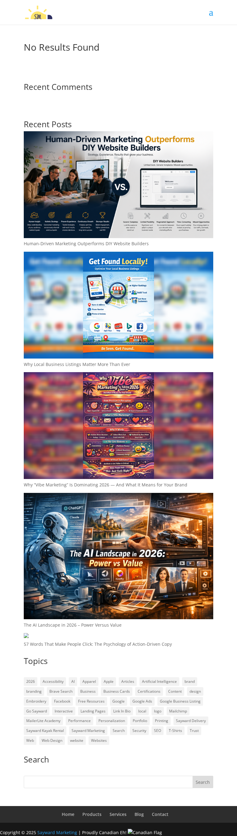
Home (68, 814)
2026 (30, 681)
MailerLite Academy (43, 720)
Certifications (149, 691)
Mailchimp (178, 711)
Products (92, 814)
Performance (79, 720)
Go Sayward (36, 711)
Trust (194, 730)
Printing (161, 720)
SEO (157, 730)
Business (88, 691)
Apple (109, 681)
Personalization (111, 720)
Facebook (62, 701)
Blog (139, 814)
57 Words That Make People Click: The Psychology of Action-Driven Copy (98, 644)
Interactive (64, 711)
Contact (160, 814)
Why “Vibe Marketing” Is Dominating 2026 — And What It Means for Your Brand (105, 485)
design (195, 691)
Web (30, 740)
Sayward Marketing (88, 730)
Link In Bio (122, 711)
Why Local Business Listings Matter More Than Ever (77, 364)
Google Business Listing (180, 701)
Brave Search (61, 691)
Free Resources (91, 701)
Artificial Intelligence (159, 681)
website (76, 740)
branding (34, 691)
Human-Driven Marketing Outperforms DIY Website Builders (86, 243)
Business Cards (116, 691)
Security (139, 730)
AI (73, 681)
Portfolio (140, 720)
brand (190, 681)
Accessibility (53, 681)
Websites (99, 740)
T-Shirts (175, 730)
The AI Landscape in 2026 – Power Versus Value (73, 625)
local (142, 711)
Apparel (89, 681)
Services (118, 814)
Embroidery (36, 701)
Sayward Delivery (191, 720)
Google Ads (142, 701)
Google (118, 701)
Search (119, 730)
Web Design (52, 740)
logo (157, 711)
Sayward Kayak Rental (45, 730)
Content (175, 691)
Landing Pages (93, 711)
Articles (127, 681)
